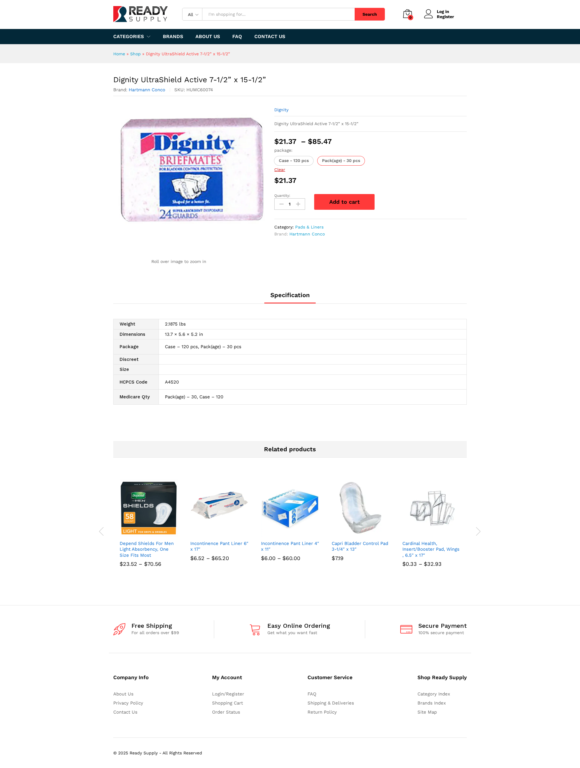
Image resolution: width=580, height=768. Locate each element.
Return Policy (322, 712)
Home (119, 53)
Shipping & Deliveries (331, 703)
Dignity (281, 109)
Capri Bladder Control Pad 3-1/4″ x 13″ (360, 546)
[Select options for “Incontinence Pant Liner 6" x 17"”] (212, 533)
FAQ (237, 36)
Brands (173, 36)
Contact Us (269, 36)
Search (369, 14)
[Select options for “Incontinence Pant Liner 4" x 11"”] (283, 533)
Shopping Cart (227, 703)
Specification (290, 295)
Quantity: (282, 195)
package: (283, 150)
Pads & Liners (309, 227)
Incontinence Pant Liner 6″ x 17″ (219, 546)
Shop (135, 53)
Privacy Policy (128, 703)
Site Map (427, 712)
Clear (279, 169)
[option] (148, 531)
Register (445, 16)
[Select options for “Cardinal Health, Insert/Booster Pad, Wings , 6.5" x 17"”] (424, 533)
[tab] (290, 297)
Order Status (226, 712)
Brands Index (431, 703)
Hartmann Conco (147, 89)
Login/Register (228, 694)
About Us (207, 36)
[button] (293, 160)
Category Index (433, 694)
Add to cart (344, 202)
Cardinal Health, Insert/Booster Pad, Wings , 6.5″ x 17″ (430, 549)
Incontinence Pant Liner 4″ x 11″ (290, 546)
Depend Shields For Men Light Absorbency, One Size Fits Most (147, 549)
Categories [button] (128, 36)
